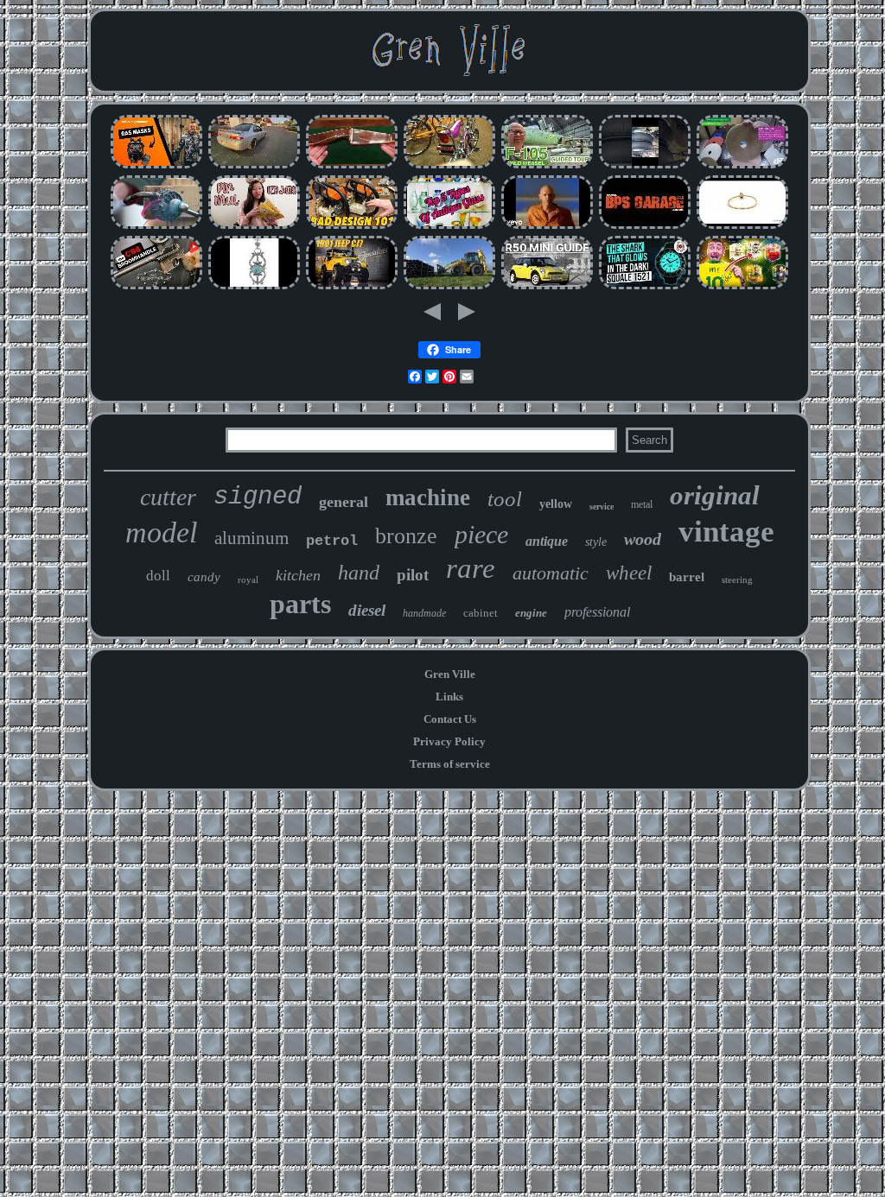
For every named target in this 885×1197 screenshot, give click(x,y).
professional (597, 612)
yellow (555, 503)
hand (358, 572)
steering (737, 579)
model (161, 532)
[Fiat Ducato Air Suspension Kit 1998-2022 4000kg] (644, 166)
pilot (413, 575)
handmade (424, 613)
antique (546, 541)
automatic (551, 573)
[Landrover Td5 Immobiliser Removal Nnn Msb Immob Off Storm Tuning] (644, 226)
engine (531, 612)
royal (248, 579)
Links (449, 696)
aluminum (251, 538)
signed (257, 497)
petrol (332, 541)
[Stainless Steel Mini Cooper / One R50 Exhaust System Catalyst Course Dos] (547, 287)
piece (481, 534)
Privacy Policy (449, 741)
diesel (366, 610)
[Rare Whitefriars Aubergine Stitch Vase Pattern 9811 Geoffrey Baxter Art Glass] (449, 226)
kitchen (298, 575)
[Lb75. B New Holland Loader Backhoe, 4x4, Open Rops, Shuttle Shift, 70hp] (449, 287)
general (343, 501)
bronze (406, 535)
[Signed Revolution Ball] (742, 287)
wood (642, 538)
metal (642, 504)
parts (300, 603)
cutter (168, 497)
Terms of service (450, 763)
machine (427, 497)
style (596, 541)
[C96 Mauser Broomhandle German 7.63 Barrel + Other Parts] (156, 287)
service (601, 506)
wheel (629, 573)
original (715, 495)
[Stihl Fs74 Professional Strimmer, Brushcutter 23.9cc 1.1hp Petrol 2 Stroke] (351, 226)
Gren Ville (449, 674)
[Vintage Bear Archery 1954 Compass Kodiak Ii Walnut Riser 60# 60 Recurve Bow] (351, 166)
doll (158, 575)
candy (204, 577)
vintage (726, 531)
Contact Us (449, 718)
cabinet (480, 612)
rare (470, 568)
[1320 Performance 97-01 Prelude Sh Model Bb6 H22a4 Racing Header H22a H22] (254, 166)
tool (504, 498)
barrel (686, 577)
